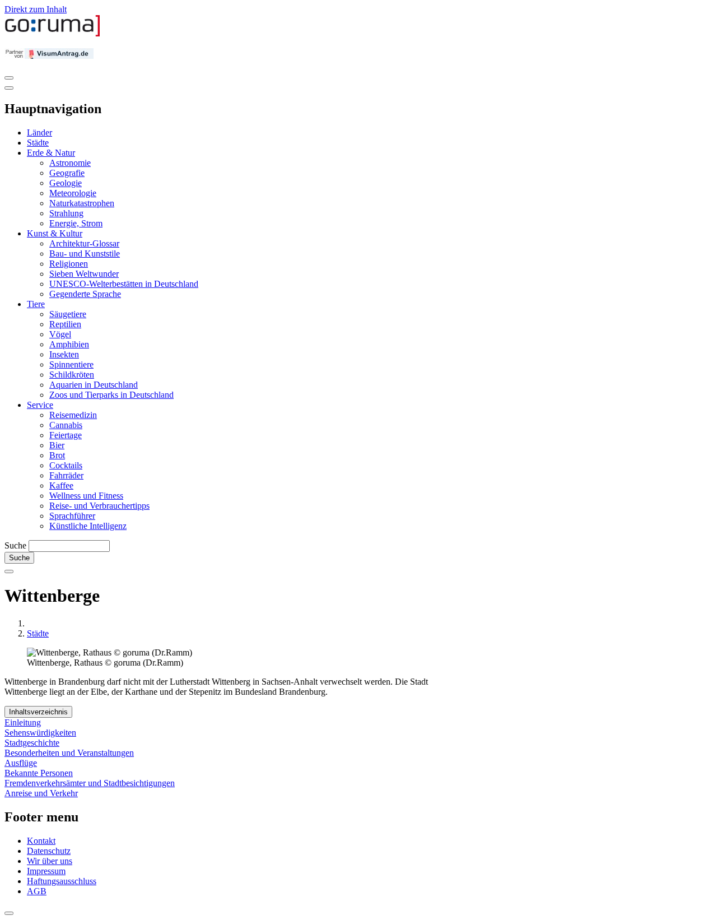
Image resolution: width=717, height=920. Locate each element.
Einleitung (22, 722)
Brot (57, 455)
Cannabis (65, 425)
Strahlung (66, 213)
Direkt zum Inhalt (35, 9)
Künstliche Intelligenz (88, 526)
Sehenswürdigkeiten (40, 732)
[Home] (52, 34)
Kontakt (41, 840)
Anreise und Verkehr (41, 793)
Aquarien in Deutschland (93, 384)
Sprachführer (72, 516)
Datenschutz (49, 851)
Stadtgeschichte (31, 742)
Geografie (67, 173)
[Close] (8, 88)
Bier (56, 445)
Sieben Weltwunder (84, 273)
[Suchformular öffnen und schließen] (8, 571)
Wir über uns (49, 861)
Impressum (46, 871)
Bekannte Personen (38, 773)
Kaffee (61, 485)
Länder (39, 132)
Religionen (68, 263)
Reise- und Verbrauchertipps (99, 505)
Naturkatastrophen (81, 203)
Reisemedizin (73, 415)
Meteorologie (72, 193)
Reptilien (65, 324)
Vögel (60, 334)
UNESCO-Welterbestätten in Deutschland (123, 284)
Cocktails (65, 465)
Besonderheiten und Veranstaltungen (69, 753)
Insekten (64, 354)
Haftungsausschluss (61, 881)
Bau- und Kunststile (84, 253)
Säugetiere (67, 314)
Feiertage (65, 435)
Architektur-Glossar (84, 243)
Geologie (65, 183)
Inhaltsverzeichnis (38, 712)
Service (40, 405)
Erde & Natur (51, 152)
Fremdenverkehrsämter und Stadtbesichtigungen (89, 783)
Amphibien (69, 344)
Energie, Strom (76, 223)
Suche (15, 545)
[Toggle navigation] (8, 78)
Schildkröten (71, 374)
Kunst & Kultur (54, 233)
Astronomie (70, 163)
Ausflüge (20, 763)
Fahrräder (66, 475)
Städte (38, 142)
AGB (36, 891)
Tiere (36, 304)
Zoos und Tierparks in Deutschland (111, 394)
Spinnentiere (71, 364)
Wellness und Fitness (86, 495)
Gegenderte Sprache (85, 294)
